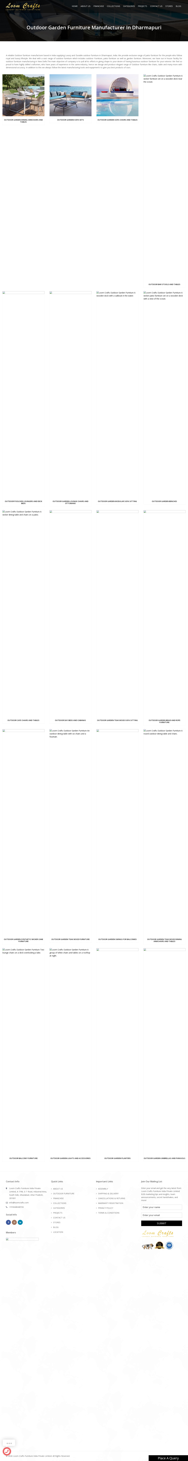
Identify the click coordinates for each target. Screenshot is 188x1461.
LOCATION (58, 1232)
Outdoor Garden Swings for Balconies (117, 939)
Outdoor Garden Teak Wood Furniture (70, 939)
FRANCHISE (98, 6)
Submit (161, 1223)
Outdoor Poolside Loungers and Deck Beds (23, 502)
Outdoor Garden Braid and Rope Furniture (164, 721)
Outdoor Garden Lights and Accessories (70, 1158)
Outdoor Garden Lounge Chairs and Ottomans (70, 502)
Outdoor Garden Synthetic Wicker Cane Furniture (23, 940)
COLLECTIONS (113, 6)
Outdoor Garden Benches (164, 501)
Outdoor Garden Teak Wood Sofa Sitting (117, 720)
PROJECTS (142, 6)
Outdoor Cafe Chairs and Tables (23, 720)
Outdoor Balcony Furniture (23, 1158)
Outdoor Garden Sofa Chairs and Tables (117, 120)
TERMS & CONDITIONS (108, 1212)
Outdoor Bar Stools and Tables (164, 284)
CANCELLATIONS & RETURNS (111, 1198)
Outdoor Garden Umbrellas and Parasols (164, 1158)
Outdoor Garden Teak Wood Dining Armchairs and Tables (164, 940)
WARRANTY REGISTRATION (110, 1203)
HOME (75, 6)
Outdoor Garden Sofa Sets (70, 120)
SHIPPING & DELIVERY (108, 1193)
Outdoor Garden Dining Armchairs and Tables (23, 121)
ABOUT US (85, 6)
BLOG (178, 6)
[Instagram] (14, 1222)
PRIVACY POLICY (105, 1208)
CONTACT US (156, 6)
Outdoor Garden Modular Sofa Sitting (117, 501)
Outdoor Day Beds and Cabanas (70, 720)
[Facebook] (8, 1222)
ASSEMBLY (103, 1188)
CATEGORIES (129, 6)
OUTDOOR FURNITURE (63, 1193)
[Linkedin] (20, 1222)
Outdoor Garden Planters (117, 1158)
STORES (169, 6)
